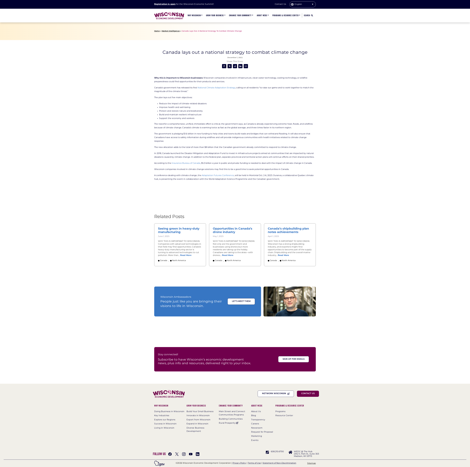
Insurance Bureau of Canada (186, 163)
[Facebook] (224, 66)
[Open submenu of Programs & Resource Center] (299, 15)
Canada (163, 261)
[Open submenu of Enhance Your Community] (252, 15)
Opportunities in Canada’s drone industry (232, 230)
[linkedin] (197, 454)
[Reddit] (235, 66)
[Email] (245, 66)
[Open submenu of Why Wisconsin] (201, 15)
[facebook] (170, 454)
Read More (185, 255)
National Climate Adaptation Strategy (216, 88)
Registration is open (165, 4)
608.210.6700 (277, 452)
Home (157, 31)
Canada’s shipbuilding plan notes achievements (288, 230)
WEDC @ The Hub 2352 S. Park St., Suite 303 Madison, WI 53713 (306, 454)
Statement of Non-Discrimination (279, 463)
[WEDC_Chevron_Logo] (169, 13)
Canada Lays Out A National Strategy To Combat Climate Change (212, 31)
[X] (229, 66)
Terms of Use (254, 463)
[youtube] (190, 454)
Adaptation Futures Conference (218, 176)
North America (179, 261)
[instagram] (184, 454)
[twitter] (177, 454)
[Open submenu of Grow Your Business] (224, 15)
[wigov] (159, 462)
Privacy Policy (239, 463)
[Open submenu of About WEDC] (268, 15)
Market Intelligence (171, 31)
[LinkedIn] (240, 66)
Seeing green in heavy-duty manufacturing (178, 230)
